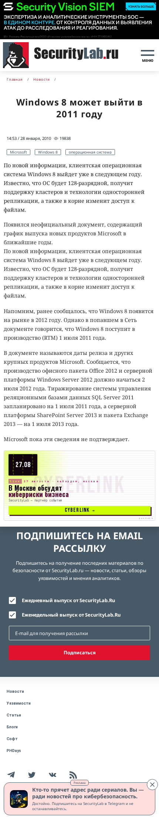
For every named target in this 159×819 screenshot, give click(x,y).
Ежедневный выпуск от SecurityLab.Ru (68, 600)
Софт (12, 738)
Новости (15, 691)
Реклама (79, 783)
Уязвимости (19, 703)
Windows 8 (48, 152)
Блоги (12, 727)
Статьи (14, 715)
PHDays (14, 750)
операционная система (90, 152)
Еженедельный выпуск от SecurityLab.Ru (71, 614)
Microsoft (18, 152)
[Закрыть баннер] (152, 784)
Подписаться (80, 652)
